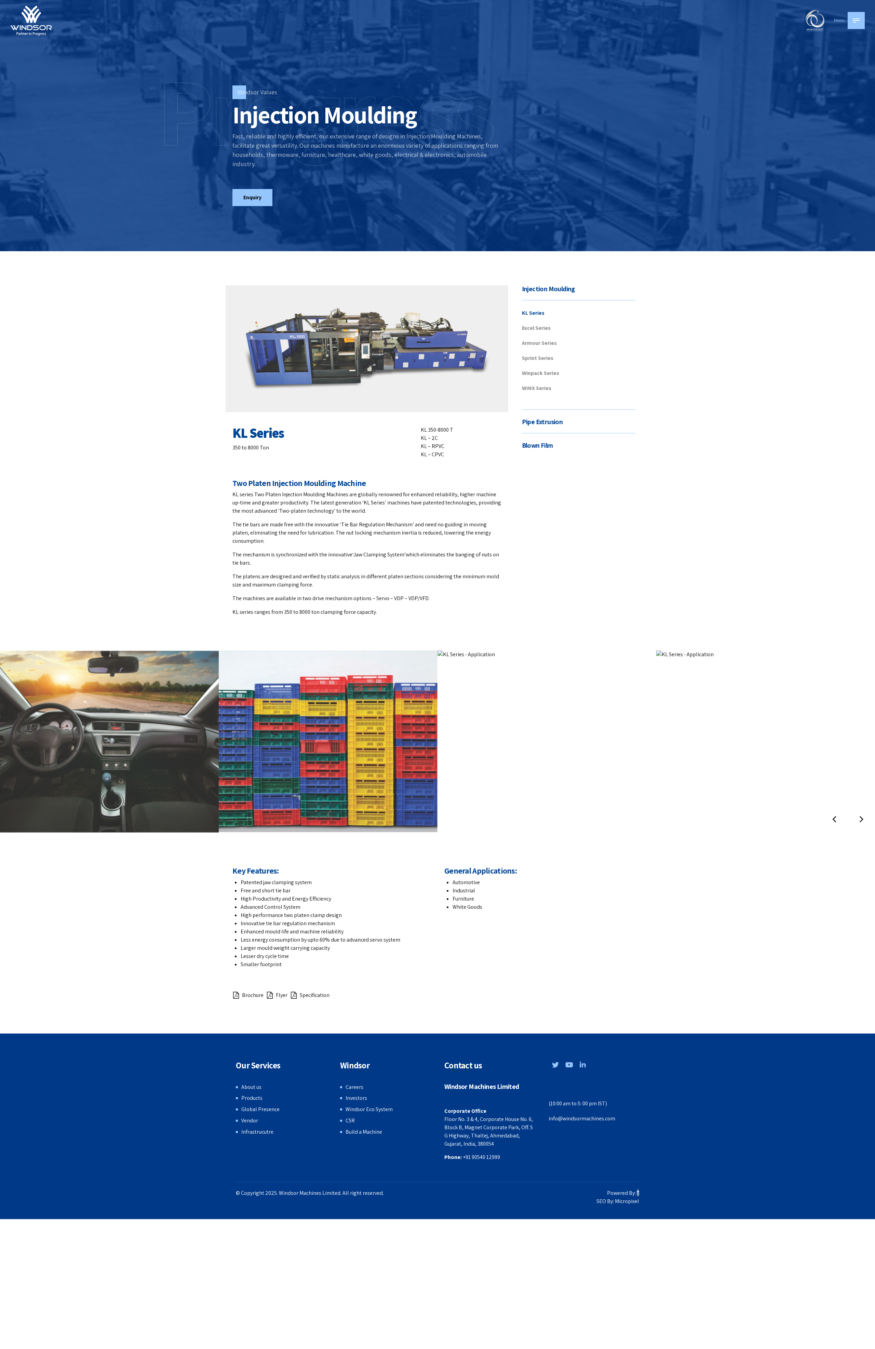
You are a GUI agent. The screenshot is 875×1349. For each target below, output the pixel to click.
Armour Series (539, 343)
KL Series (533, 312)
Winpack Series (540, 373)
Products (251, 1098)
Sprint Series (537, 358)
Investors (356, 1098)
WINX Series (536, 388)
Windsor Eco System (369, 1109)
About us (251, 1087)
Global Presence (260, 1109)
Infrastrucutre (257, 1131)
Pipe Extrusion (542, 421)
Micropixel (627, 1201)
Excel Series (536, 328)
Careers (354, 1087)
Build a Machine (364, 1131)
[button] (834, 819)
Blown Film (537, 445)
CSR (350, 1120)
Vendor (249, 1120)
